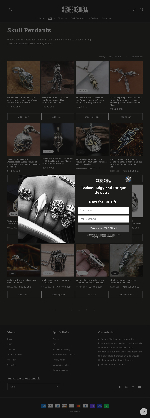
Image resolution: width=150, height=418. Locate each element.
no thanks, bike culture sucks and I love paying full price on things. (104, 236)
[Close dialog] (128, 179)
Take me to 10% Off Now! (104, 228)
